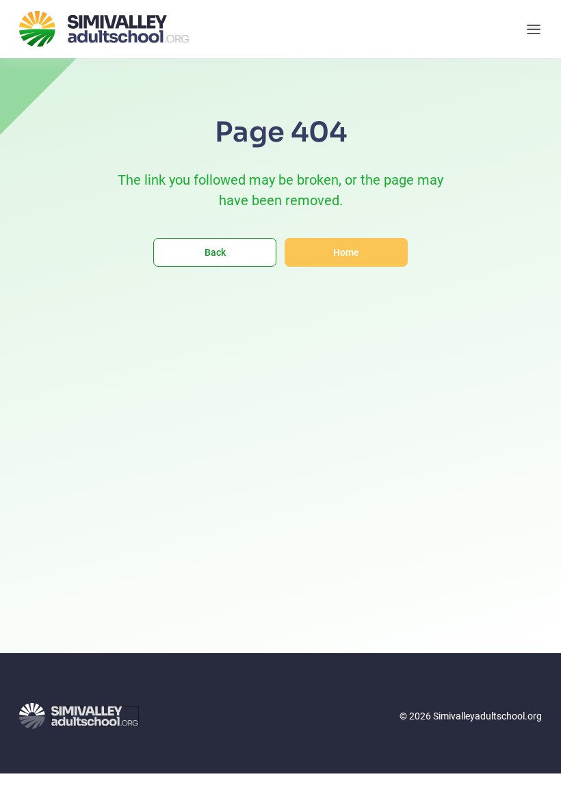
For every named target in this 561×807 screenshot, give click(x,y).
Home (346, 252)
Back (215, 252)
